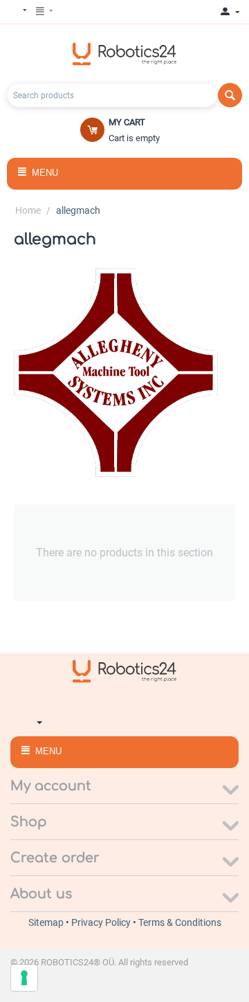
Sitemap (47, 922)
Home (28, 210)
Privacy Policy (102, 922)
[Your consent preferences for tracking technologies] (24, 978)
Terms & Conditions (179, 922)
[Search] (230, 95)
